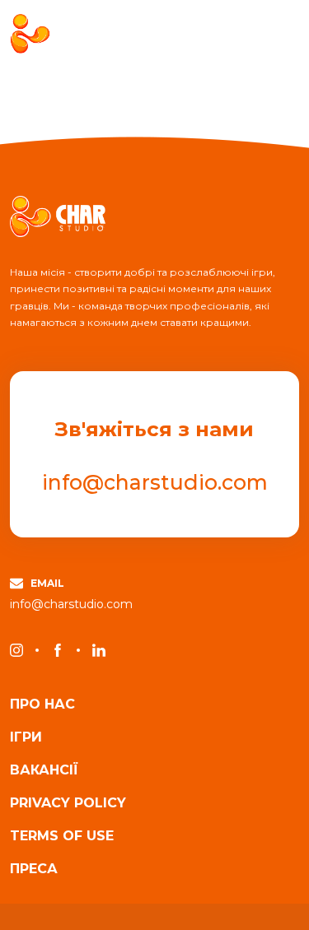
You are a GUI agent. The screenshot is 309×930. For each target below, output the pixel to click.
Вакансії (44, 770)
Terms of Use (62, 836)
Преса (34, 869)
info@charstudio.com (155, 482)
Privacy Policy (68, 803)
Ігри (26, 737)
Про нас (42, 704)
